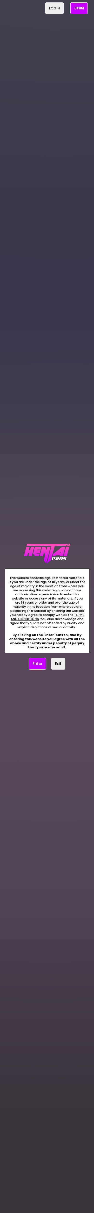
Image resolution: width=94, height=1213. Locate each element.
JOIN (79, 8)
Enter (37, 663)
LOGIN (54, 8)
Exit (58, 663)
